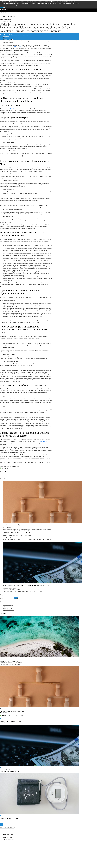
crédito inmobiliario (18, 47)
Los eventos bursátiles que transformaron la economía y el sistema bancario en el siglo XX (26, 585)
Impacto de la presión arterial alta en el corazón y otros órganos (10, 819)
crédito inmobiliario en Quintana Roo (9, 466)
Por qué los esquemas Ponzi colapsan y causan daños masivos (18, 525)
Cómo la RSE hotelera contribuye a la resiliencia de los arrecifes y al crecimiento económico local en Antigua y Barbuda (11, 662)
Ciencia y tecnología (8, 605)
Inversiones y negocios (5, 19)
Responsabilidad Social (8, 610)
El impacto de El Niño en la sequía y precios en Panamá (17, 535)
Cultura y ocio (6, 606)
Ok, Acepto (2, 7)
